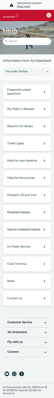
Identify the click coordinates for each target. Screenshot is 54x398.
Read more (23, 6)
